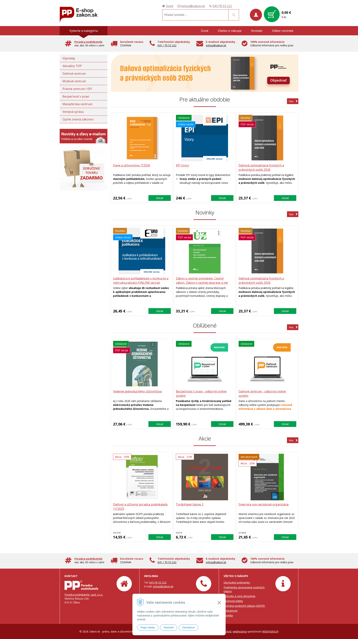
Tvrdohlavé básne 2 (189, 504)
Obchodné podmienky (237, 582)
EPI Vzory (182, 165)
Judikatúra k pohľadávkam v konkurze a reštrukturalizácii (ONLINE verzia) (140, 280)
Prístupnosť (230, 610)
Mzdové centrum (74, 81)
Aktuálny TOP (72, 66)
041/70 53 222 (222, 6)
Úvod (169, 6)
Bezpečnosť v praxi (75, 96)
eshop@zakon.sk (193, 6)
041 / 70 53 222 (167, 45)
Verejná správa (73, 112)
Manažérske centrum (77, 104)
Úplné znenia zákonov (78, 119)
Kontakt (256, 31)
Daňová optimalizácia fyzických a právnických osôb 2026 (261, 167)
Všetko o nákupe (229, 31)
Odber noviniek (282, 31)
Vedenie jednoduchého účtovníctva (137, 391)
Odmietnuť (188, 627)
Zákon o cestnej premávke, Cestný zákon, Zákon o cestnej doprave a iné (202, 280)
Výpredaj (68, 58)
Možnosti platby (233, 601)
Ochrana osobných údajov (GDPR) (244, 606)
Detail (159, 198)
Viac (291, 101)
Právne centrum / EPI (77, 89)
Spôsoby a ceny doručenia (239, 596)
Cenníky (228, 615)
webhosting (240, 631)
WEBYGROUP (270, 631)
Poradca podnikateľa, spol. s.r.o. (84, 594)
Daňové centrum (74, 73)
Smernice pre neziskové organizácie (263, 504)
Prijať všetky (148, 627)
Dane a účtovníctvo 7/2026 (131, 165)
